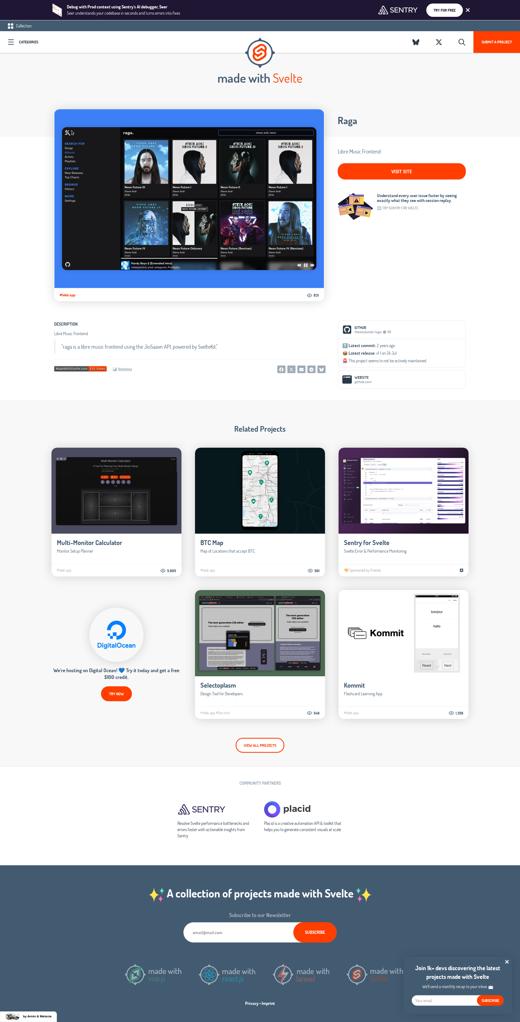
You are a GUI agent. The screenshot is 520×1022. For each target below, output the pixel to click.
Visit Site (401, 171)
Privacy (252, 1003)
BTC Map (211, 542)
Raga (347, 120)
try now (116, 693)
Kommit (354, 685)
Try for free (445, 10)
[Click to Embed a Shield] (80, 368)
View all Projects (260, 745)
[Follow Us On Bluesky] (415, 42)
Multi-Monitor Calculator (89, 542)
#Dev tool (223, 713)
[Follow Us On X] (438, 42)
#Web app (67, 295)
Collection (23, 25)
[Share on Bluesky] (321, 369)
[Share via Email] (301, 369)
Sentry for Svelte (366, 542)
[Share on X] (291, 369)
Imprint (268, 1003)
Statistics (125, 368)
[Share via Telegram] (311, 369)
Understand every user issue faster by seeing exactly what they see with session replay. (417, 198)
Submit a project (497, 41)
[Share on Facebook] (281, 369)
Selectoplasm (218, 685)
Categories (28, 41)
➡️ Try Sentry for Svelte (397, 208)
